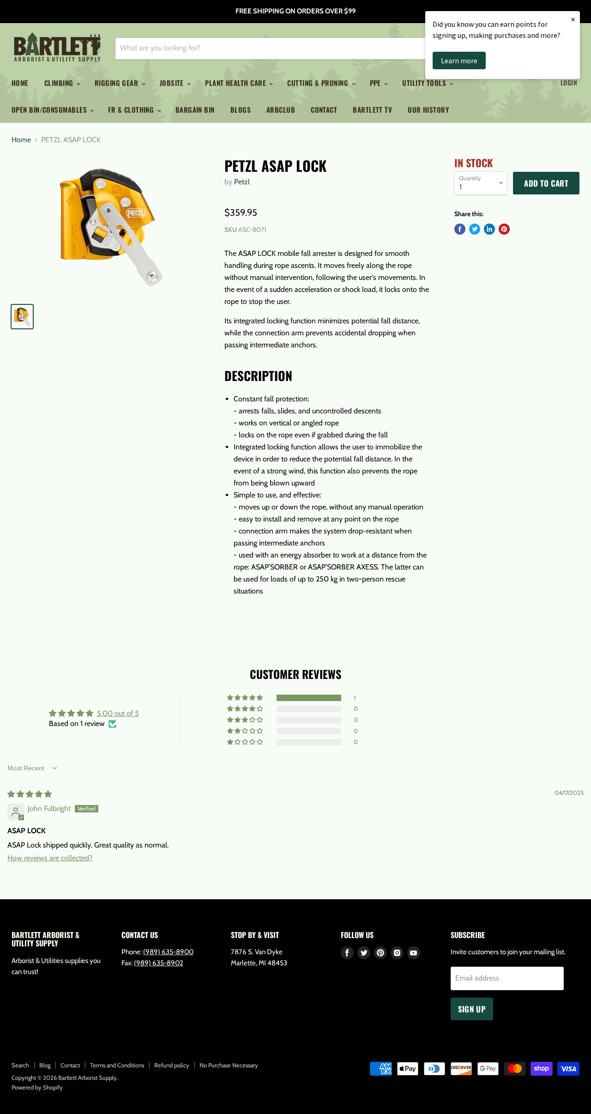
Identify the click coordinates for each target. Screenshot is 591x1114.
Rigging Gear (117, 83)
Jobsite (173, 83)
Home (20, 83)
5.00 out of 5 (118, 713)
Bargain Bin (195, 109)
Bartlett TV (372, 109)
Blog (44, 1065)
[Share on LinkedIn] (489, 229)
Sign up (472, 1009)
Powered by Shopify (37, 1087)
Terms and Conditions (117, 1065)
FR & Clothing (132, 109)
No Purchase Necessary (228, 1065)
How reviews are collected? (49, 858)
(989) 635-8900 (168, 952)
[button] (245, 698)
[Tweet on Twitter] (474, 229)
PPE (376, 83)
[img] (29, 794)
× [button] (573, 19)
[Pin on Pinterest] (504, 229)
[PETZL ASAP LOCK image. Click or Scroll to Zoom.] (111, 226)
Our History (428, 109)
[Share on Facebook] (459, 229)
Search (20, 1065)
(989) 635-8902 (158, 963)
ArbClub (280, 109)
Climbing (59, 83)
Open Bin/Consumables (50, 109)
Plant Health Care (236, 83)
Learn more (459, 60)
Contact (324, 109)
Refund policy (171, 1065)
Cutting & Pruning (318, 83)
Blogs (240, 109)
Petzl (242, 181)
